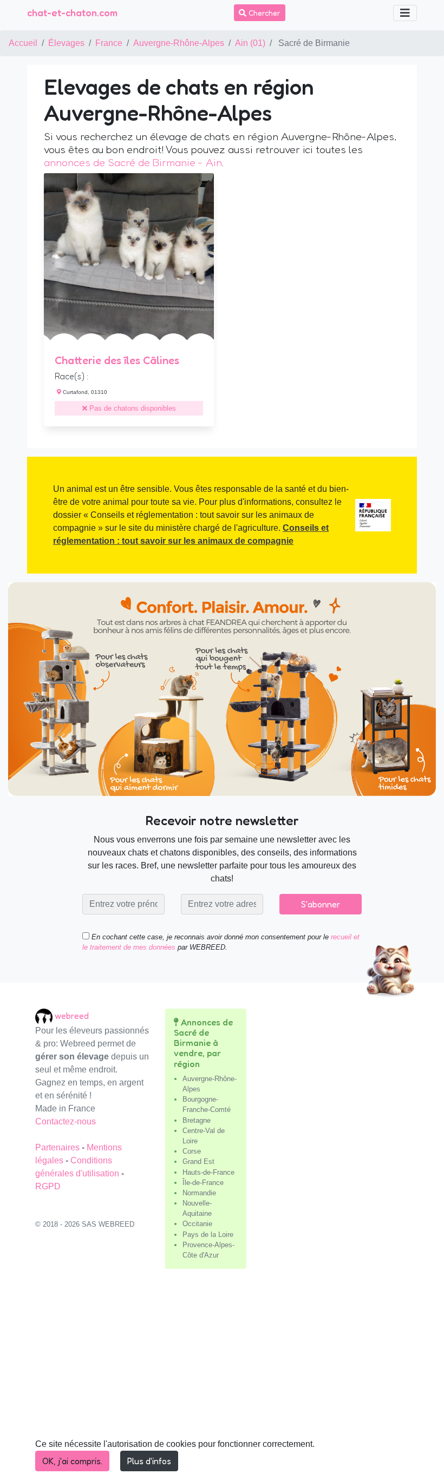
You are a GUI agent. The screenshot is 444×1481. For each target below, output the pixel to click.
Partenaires (58, 1147)
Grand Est (198, 1161)
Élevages (66, 43)
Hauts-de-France (208, 1172)
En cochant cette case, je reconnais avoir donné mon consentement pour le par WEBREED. (221, 942)
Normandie (199, 1193)
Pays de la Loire (207, 1234)
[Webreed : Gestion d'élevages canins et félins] (45, 1016)
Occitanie (197, 1224)
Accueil (23, 43)
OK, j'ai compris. (72, 1461)
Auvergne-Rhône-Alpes (178, 43)
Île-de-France (203, 1183)
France (108, 43)
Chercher (263, 12)
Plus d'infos (149, 1461)
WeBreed (72, 1015)
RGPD (48, 1186)
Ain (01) (250, 43)
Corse (191, 1151)
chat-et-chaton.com (72, 12)
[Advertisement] (222, 1379)
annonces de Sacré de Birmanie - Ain (133, 162)
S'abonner (320, 904)
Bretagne (196, 1120)
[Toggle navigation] (405, 13)
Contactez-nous (65, 1121)
